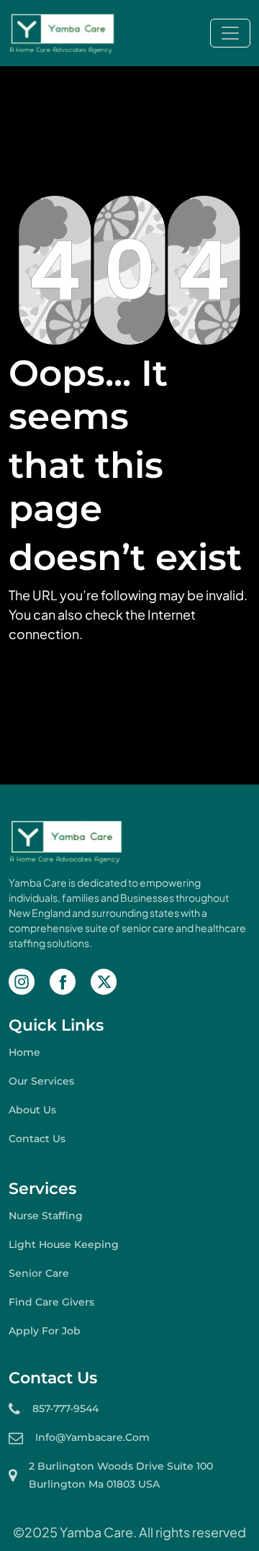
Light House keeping (64, 1244)
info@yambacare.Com (92, 1437)
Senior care (39, 1273)
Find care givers (51, 1301)
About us (32, 1109)
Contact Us (37, 1138)
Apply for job (45, 1330)
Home (24, 1052)
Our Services (41, 1081)
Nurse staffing (46, 1215)
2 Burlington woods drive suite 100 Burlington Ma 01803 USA (121, 1475)
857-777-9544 (65, 1408)
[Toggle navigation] (230, 33)
